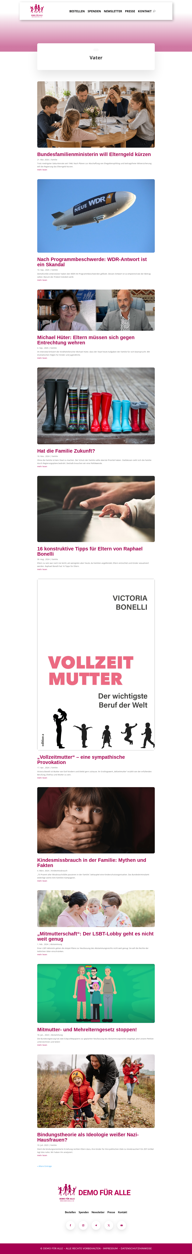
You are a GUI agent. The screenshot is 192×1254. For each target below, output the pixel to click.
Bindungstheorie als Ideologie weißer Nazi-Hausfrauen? (88, 1137)
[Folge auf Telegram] (96, 1225)
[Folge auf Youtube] (121, 1225)
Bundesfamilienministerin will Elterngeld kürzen (94, 154)
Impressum (110, 1248)
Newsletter (113, 11)
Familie (54, 159)
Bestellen (77, 11)
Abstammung (56, 944)
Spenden (94, 11)
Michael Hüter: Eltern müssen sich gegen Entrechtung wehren (86, 340)
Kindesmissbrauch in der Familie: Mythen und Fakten (91, 862)
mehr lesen (42, 169)
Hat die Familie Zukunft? (66, 451)
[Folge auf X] (108, 1225)
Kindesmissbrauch (59, 870)
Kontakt (145, 11)
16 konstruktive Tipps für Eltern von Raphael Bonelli (90, 551)
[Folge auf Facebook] (70, 1225)
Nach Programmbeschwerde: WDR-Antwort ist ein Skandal (92, 262)
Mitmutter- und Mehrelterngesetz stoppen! (87, 1029)
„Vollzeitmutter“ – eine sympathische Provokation (81, 759)
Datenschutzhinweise (136, 1248)
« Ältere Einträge (44, 1166)
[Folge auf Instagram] (83, 1225)
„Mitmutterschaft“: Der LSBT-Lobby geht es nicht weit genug (95, 936)
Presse (130, 11)
